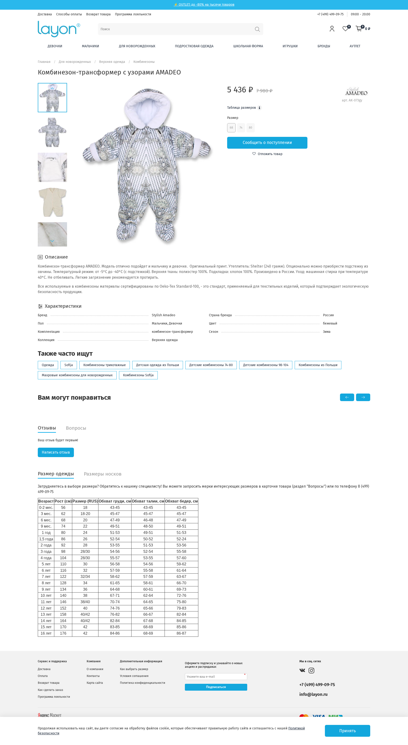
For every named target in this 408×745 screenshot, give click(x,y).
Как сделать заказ (50, 690)
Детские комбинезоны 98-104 (265, 365)
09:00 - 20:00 (360, 14)
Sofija (68, 365)
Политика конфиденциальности (142, 682)
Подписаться (216, 687)
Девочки (55, 46)
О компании (95, 669)
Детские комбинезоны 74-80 (211, 365)
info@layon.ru (313, 694)
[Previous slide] (82, 165)
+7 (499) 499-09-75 (330, 14)
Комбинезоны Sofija (138, 375)
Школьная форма (248, 46)
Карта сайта (95, 682)
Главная (44, 62)
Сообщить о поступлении (267, 142)
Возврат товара (98, 14)
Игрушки (290, 46)
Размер (232, 118)
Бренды (324, 46)
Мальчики (90, 46)
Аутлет (355, 46)
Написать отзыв (56, 452)
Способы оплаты (69, 14)
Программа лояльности (133, 14)
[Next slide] (52, 241)
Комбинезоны (144, 62)
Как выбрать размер (134, 669)
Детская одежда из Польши (157, 365)
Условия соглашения (134, 676)
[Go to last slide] (52, 88)
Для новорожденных (137, 46)
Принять (347, 730)
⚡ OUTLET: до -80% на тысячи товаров (204, 5)
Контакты (93, 676)
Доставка (45, 14)
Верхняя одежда (112, 62)
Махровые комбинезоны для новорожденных (77, 375)
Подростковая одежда (194, 46)
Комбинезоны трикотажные (104, 365)
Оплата (43, 676)
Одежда (48, 365)
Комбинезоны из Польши (318, 365)
